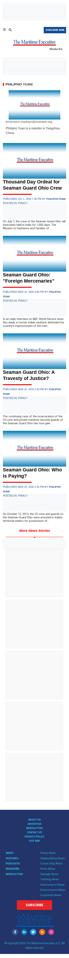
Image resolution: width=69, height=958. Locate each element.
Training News (49, 879)
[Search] (10, 30)
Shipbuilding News (52, 858)
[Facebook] (15, 932)
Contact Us (34, 832)
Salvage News (49, 874)
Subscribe (34, 905)
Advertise (34, 824)
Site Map (34, 841)
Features (12, 858)
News (9, 853)
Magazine (12, 868)
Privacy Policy (34, 836)
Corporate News (50, 895)
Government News (52, 884)
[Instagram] (51, 932)
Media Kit (56, 49)
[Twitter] (33, 932)
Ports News (47, 868)
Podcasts (13, 863)
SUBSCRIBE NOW (55, 30)
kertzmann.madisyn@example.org (29, 121)
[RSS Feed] (42, 932)
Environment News (52, 890)
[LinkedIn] (24, 932)
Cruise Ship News (51, 863)
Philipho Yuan (56, 198)
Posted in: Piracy (15, 203)
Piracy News (48, 853)
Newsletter (34, 828)
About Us (34, 819)
